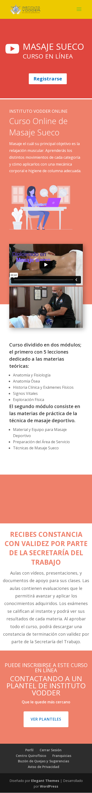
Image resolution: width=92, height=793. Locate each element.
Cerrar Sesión (51, 750)
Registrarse (47, 78)
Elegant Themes (45, 780)
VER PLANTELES (46, 719)
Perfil (29, 750)
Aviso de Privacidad (43, 766)
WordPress (49, 786)
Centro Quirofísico (31, 755)
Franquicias (61, 755)
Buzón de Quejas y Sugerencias (43, 761)
